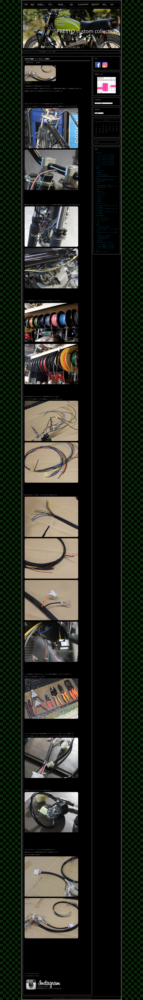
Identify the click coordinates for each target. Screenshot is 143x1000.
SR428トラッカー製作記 (104, 235)
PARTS (51, 5)
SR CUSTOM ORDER (83, 5)
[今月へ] (111, 78)
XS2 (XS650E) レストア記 (104, 242)
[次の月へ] (114, 78)
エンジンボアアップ (102, 219)
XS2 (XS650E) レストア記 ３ (107, 246)
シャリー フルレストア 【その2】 (105, 156)
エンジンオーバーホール (103, 217)
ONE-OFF (99, 240)
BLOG (112, 5)
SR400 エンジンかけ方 (102, 251)
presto (38, 62)
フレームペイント (101, 194)
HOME (26, 5)
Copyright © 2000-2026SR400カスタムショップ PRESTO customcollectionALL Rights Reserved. (71, 998)
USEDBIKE (41, 5)
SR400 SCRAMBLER (102, 174)
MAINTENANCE (95, 5)
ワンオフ (28, 82)
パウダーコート (101, 196)
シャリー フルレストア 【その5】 (105, 161)
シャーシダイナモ (101, 221)
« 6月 (96, 134)
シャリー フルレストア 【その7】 (105, 164)
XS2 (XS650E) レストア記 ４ (107, 247)
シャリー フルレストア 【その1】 (105, 154)
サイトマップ (100, 170)
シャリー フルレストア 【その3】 (105, 158)
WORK (104, 5)
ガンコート (100, 199)
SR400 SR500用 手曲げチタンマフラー (107, 185)
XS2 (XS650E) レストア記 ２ (107, 244)
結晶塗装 (99, 201)
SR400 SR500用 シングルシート (106, 187)
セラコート (100, 197)
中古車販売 (99, 172)
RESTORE (62, 5)
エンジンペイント (101, 193)
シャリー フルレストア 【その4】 (105, 159)
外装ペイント (100, 191)
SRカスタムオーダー (101, 203)
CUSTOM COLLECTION (103, 227)
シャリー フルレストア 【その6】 (105, 163)
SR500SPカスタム (103, 238)
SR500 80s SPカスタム (104, 237)
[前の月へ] (109, 78)
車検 (98, 222)
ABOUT (32, 5)
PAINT (72, 5)
